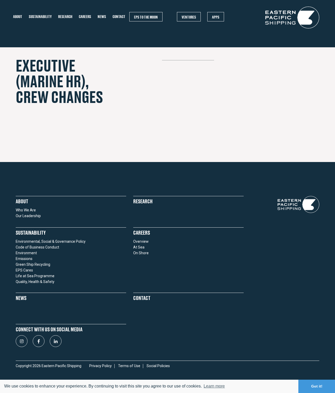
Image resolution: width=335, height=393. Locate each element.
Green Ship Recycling (33, 264)
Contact (119, 16)
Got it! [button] (316, 386)
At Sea (138, 247)
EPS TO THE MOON (146, 17)
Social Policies (158, 366)
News (102, 16)
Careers (85, 16)
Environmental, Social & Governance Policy (51, 241)
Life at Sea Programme (35, 276)
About (17, 16)
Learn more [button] (214, 386)
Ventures (189, 17)
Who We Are (26, 210)
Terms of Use (129, 366)
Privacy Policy (100, 366)
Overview (141, 241)
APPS (215, 17)
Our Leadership (28, 216)
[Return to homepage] (292, 28)
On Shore (141, 253)
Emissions (24, 259)
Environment (26, 253)
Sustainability (40, 16)
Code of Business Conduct (37, 247)
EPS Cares (24, 270)
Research (65, 16)
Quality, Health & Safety (35, 282)
